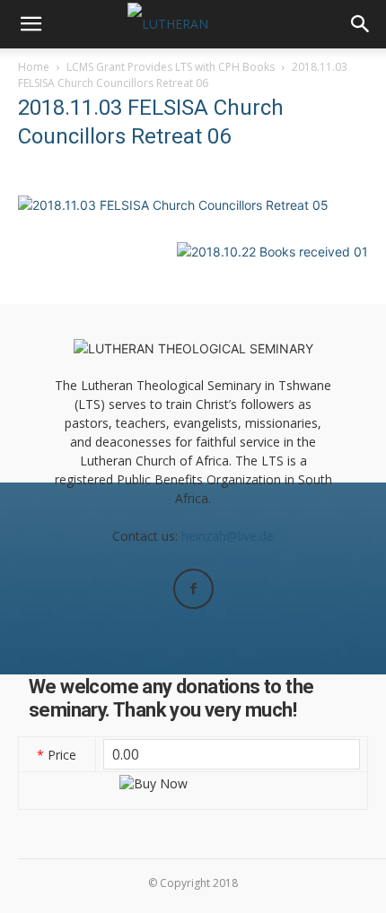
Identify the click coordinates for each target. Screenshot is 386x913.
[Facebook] (193, 589)
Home (33, 66)
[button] (30, 24)
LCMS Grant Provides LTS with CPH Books (170, 66)
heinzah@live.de (227, 535)
